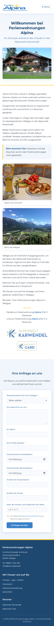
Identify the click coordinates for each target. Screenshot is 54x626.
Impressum (8, 584)
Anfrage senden (19, 525)
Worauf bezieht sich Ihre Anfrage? (23, 395)
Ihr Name (11, 429)
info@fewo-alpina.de (11, 566)
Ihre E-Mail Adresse (16, 443)
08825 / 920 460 (13, 563)
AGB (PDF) (7, 592)
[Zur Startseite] (15, 7)
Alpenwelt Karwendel (12, 605)
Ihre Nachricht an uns (17, 407)
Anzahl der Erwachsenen (18, 480)
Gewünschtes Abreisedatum (20, 468)
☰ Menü (46, 7)
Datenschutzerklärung (31, 516)
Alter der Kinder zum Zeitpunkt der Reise (25, 504)
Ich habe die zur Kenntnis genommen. (27, 517)
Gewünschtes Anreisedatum (20, 454)
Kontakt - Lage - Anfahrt (13, 580)
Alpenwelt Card (9, 609)
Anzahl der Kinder (15, 493)
